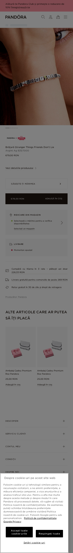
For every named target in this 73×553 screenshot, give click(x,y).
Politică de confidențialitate (40, 518)
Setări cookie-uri (34, 542)
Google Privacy (12, 521)
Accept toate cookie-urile (19, 532)
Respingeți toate (49, 533)
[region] (34, 513)
